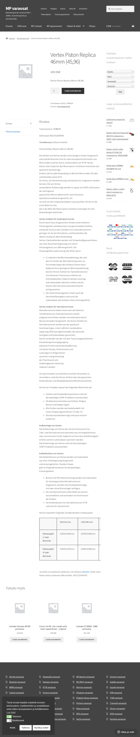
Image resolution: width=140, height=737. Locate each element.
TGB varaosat (116, 697)
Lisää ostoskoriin (73, 90)
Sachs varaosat (83, 719)
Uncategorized (23, 38)
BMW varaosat (16, 687)
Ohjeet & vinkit (74, 26)
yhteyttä (85, 571)
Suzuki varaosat (117, 687)
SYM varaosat (116, 692)
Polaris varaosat (84, 703)
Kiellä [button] (12, 728)
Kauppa (54, 8)
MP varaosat (17, 8)
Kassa (62, 8)
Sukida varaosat (117, 682)
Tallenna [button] (26, 728)
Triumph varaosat (118, 703)
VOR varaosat (116, 713)
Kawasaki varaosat (51, 676)
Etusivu (44, 8)
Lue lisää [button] (11, 712)
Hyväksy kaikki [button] (41, 728)
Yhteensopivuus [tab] (13, 131)
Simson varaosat (118, 676)
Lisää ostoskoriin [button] (19, 639)
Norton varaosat (84, 687)
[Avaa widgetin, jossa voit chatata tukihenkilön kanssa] (125, 732)
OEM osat (21, 26)
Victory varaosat (117, 708)
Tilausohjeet (46, 14)
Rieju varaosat (83, 708)
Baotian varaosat (17, 682)
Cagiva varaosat (16, 692)
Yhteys (92, 26)
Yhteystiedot (78, 14)
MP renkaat (36, 26)
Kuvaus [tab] (9, 123)
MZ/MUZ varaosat (84, 682)
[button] (9, 716)
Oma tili (72, 8)
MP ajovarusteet (54, 26)
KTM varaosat (49, 687)
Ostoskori (83, 8)
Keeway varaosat (51, 682)
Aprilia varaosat (16, 676)
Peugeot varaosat (84, 692)
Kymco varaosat (50, 692)
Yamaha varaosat (118, 719)
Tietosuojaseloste (62, 14)
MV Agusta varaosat (85, 676)
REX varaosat (82, 713)
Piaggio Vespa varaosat (87, 697)
